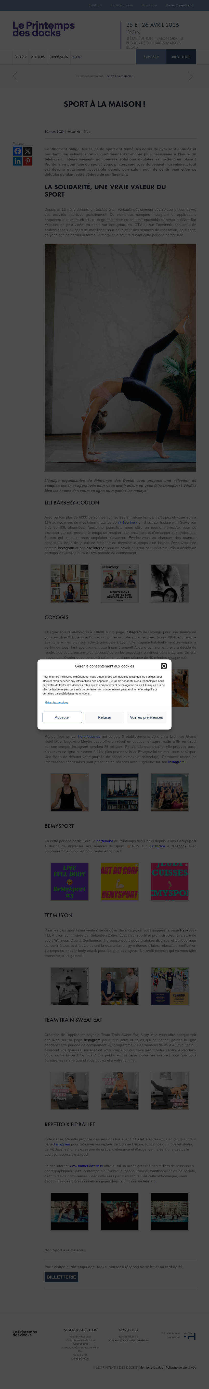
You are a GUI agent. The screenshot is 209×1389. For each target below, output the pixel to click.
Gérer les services (56, 702)
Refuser (104, 717)
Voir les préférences (146, 717)
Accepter (62, 717)
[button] (163, 665)
